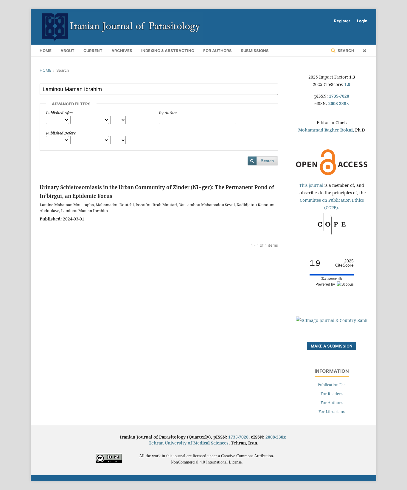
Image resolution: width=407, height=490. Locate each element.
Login (362, 20)
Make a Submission (331, 346)
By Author (168, 112)
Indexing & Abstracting (167, 50)
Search (345, 50)
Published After (59, 112)
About (67, 50)
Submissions (255, 50)
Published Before (61, 133)
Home (46, 50)
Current (92, 50)
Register (342, 20)
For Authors (217, 50)
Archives (121, 50)
